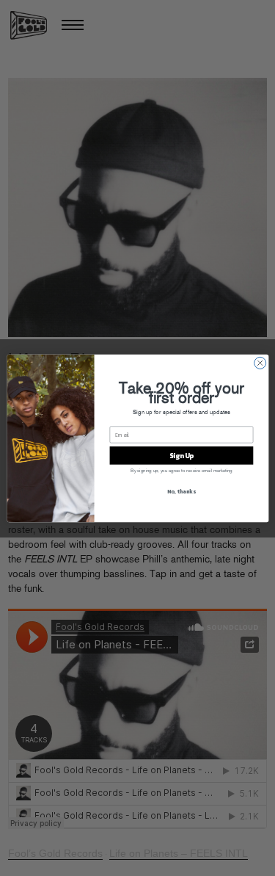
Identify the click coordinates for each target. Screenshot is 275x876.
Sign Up (181, 455)
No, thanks (181, 491)
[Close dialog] (259, 363)
